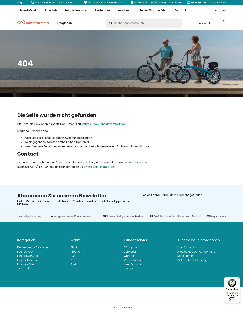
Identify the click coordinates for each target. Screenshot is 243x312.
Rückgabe (130, 247)
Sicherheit (23, 268)
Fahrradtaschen (27, 260)
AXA (73, 256)
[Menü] (238, 279)
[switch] (232, 299)
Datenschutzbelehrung (192, 260)
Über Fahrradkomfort (190, 247)
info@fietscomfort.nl (101, 167)
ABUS (74, 247)
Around (75, 252)
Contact (129, 268)
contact (133, 162)
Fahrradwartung (27, 256)
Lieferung (130, 252)
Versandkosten (133, 260)
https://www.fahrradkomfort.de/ (103, 124)
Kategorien (64, 23)
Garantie (129, 256)
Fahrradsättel (25, 264)
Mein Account (133, 264)
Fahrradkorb (25, 252)
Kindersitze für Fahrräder (32, 247)
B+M (73, 260)
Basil (73, 264)
